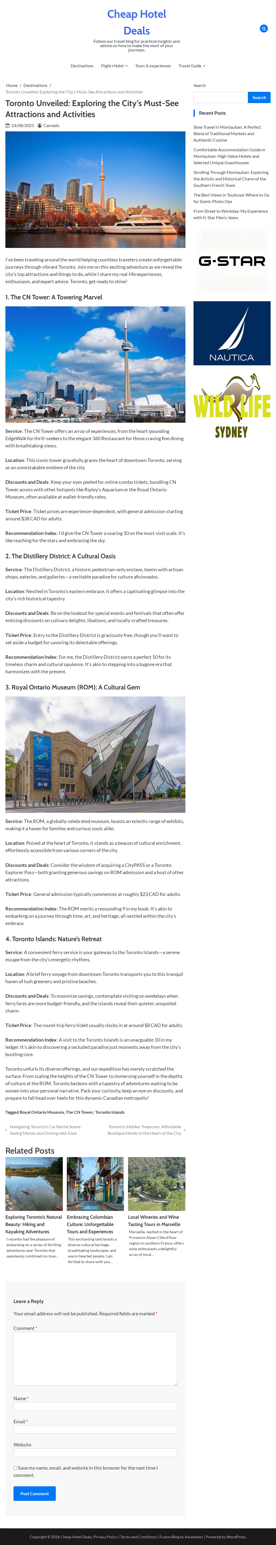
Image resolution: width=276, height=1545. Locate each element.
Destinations (82, 65)
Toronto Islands (110, 1112)
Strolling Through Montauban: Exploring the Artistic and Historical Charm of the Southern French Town (231, 179)
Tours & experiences (153, 65)
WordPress (236, 1537)
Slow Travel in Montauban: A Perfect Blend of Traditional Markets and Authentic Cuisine (227, 133)
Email (20, 1421)
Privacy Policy (106, 1537)
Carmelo (51, 125)
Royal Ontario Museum (42, 1112)
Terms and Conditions (138, 1537)
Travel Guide (190, 65)
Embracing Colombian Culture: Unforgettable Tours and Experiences (90, 1224)
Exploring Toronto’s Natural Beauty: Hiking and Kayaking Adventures (33, 1224)
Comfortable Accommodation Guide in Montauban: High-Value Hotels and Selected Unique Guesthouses (229, 156)
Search (200, 85)
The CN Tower (79, 1112)
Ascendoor (194, 1537)
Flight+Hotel (112, 65)
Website (22, 1445)
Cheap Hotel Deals (76, 1537)
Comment (25, 1328)
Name (21, 1398)
